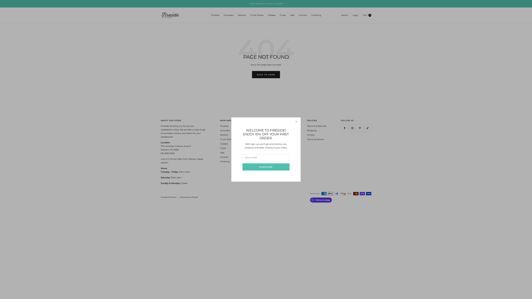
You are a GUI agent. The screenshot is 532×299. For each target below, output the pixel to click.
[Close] (296, 122)
